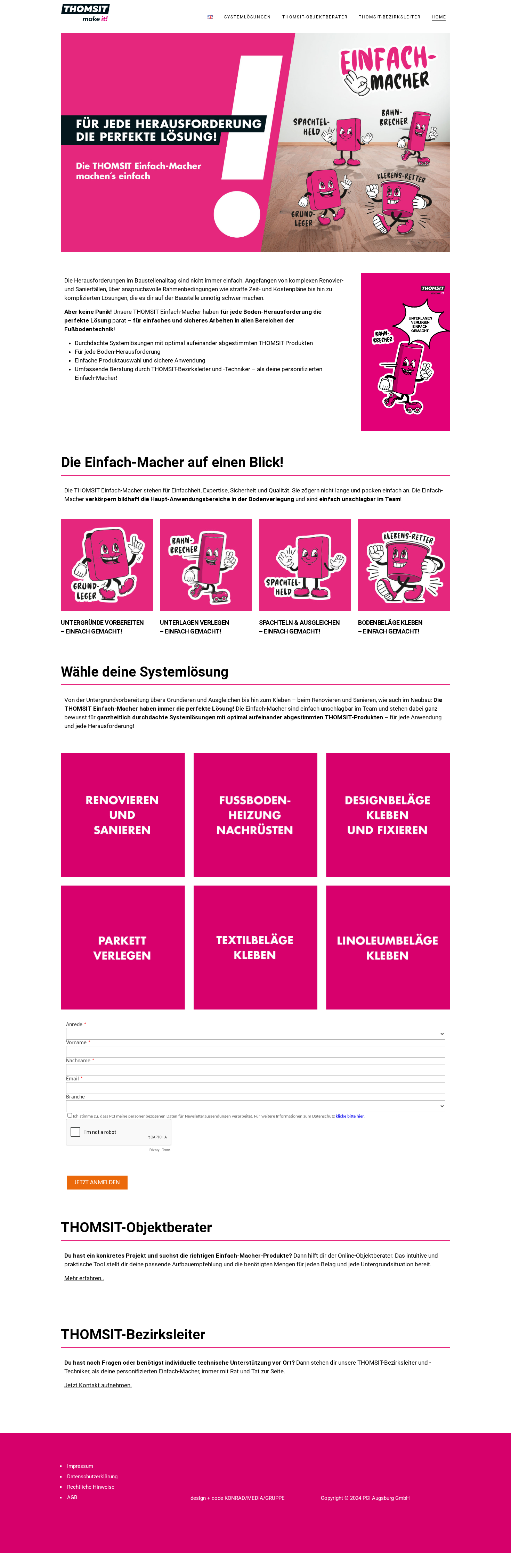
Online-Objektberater (365, 1255)
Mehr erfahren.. (84, 1278)
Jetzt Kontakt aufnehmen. (98, 1385)
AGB (72, 1497)
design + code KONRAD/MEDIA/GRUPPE (237, 1498)
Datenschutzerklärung (92, 1476)
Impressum (80, 1466)
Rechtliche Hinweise (90, 1487)
